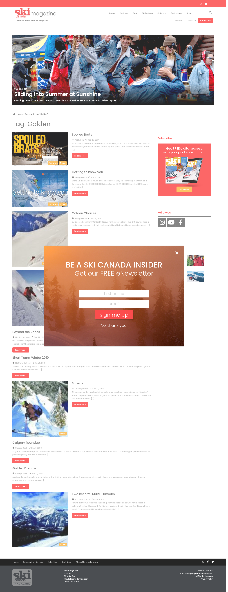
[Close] (176, 253)
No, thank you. (114, 325)
